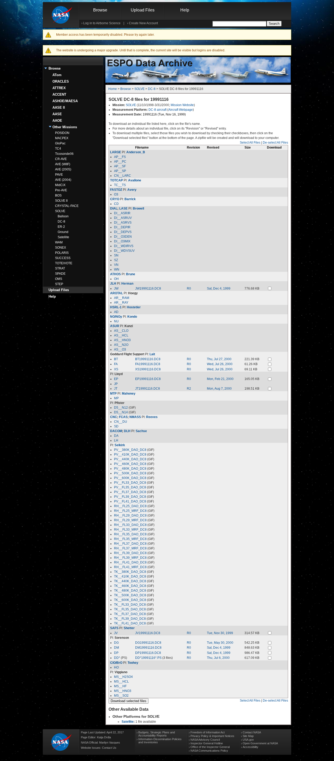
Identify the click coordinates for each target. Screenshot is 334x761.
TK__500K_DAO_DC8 (130, 595)
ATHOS (115, 274)
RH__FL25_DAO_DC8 (130, 506)
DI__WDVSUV (124, 251)
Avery (131, 190)
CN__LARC (122, 175)
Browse (100, 10)
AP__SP (120, 171)
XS (116, 369)
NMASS (135, 417)
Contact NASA (252, 732)
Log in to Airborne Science (102, 23)
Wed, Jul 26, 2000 (219, 364)
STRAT (60, 268)
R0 (189, 288)
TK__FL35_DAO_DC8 (130, 609)
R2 (189, 388)
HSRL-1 (116, 307)
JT (115, 388)
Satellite (63, 237)
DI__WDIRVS (123, 246)
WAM (59, 242)
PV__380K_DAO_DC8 (130, 450)
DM (116, 647)
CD (116, 204)
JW (116, 288)
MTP (113, 393)
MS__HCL (121, 681)
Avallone (134, 180)
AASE (57, 114)
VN (116, 265)
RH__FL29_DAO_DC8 (130, 515)
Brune (130, 274)
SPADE (60, 273)
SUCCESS (62, 258)
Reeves (152, 417)
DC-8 (61, 221)
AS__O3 (120, 349)
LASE (123, 208)
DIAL (113, 208)
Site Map (248, 736)
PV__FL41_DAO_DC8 (130, 501)
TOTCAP (116, 180)
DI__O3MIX (122, 241)
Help (184, 10)
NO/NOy (116, 316)
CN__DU (120, 422)
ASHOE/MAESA (65, 101)
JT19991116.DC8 (147, 388)
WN (116, 269)
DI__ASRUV (123, 218)
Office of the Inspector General (210, 746)
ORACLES (60, 81)
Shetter (129, 628)
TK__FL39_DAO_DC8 (130, 619)
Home (112, 89)
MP (116, 398)
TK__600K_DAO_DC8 (130, 600)
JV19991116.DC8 (147, 633)
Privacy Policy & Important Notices (212, 736)
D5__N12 (121, 407)
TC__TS (120, 185)
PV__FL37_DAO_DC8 (130, 492)
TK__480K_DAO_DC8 (130, 590)
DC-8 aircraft (157, 110)
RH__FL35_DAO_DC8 (130, 534)
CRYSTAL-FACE (67, 206)
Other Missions (64, 127)
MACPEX (61, 138)
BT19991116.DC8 (147, 359)
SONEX (60, 247)
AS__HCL (121, 335)
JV (116, 633)
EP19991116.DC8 (148, 379)
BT (116, 359)
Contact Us (109, 747)
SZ (116, 260)
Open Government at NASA (260, 743)
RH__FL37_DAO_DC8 (130, 543)
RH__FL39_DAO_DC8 (130, 553)
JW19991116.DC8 (148, 288)
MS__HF (120, 686)
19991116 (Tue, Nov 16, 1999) (164, 114)
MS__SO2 (121, 695)
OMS (58, 279)
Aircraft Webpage (180, 110)
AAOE (57, 120)
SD (116, 426)
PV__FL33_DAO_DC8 (130, 482)
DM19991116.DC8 (148, 647)
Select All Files (250, 142)
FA (116, 364)
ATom (57, 75)
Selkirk (120, 445)
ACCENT (59, 94)
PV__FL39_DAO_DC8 (130, 497)
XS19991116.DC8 (148, 369)
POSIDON (62, 133)
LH (116, 440)
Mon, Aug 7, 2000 (219, 388)
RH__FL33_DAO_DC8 (130, 525)
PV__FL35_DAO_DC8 (130, 487)
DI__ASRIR (122, 213)
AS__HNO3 (122, 340)
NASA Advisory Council (205, 739)
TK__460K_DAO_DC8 (130, 586)
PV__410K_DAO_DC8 (130, 454)
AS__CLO (121, 331)
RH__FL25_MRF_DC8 (130, 511)
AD (116, 312)
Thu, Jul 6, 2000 (218, 658)
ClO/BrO (116, 663)
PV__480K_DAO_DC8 (130, 468)
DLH (127, 431)
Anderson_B (135, 152)
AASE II (58, 107)
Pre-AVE (61, 190)
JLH (113, 283)
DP (116, 653)
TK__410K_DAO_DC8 (130, 576)
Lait (152, 354)
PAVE (59, 174)
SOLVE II (61, 200)
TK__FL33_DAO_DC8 (130, 604)
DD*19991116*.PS (148, 658)
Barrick (130, 199)
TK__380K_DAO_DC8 (130, 572)
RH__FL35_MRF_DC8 (130, 539)
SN (116, 255)
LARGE (115, 152)
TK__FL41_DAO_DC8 (130, 623)
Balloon (63, 216)
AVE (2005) (63, 169)
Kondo (132, 316)
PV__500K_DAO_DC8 (130, 473)
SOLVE (60, 211)
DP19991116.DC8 (148, 653)
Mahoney (128, 393)
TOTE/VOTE (63, 263)
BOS (58, 195)
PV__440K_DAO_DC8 (130, 459)
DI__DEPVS (123, 232)
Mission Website (182, 105)
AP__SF (120, 166)
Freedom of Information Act (207, 732)
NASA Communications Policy (209, 750)
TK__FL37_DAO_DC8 (130, 614)
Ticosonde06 (64, 154)
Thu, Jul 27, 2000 (219, 359)
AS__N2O (121, 345)
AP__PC (120, 161)
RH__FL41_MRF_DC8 (130, 567)
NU (116, 321)
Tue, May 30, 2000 (220, 643)
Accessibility (250, 746)
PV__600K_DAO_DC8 (130, 478)
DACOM (116, 431)
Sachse (141, 431)
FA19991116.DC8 (147, 364)
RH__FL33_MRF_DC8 (130, 529)
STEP (59, 284)
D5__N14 (121, 412)
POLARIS (62, 253)
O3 (116, 194)
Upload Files (142, 10)
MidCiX (60, 185)
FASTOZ (116, 190)
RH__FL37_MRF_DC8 (130, 548)
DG (116, 643)
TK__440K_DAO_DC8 (130, 581)
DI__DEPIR (122, 227)
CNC (113, 417)
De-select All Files (275, 142)
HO (116, 667)
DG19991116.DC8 (148, 643)
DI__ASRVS (123, 222)
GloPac (60, 143)
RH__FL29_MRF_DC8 (130, 520)
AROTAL (116, 293)
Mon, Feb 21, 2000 (220, 379)
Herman (127, 283)
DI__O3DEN (123, 236)
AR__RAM (121, 298)
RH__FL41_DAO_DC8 (130, 562)
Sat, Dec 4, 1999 (218, 288)
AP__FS (120, 157)
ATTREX (59, 88)
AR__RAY (121, 302)
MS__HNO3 (122, 691)
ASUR (114, 326)
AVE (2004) (63, 180)
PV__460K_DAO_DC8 (130, 464)
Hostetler (134, 307)
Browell (138, 208)
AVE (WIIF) (62, 164)
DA (116, 436)
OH (116, 279)
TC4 (58, 148)
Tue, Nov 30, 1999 (220, 633)
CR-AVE (61, 159)
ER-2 (61, 227)
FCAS (123, 417)
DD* (117, 658)
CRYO (114, 199)
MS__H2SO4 (123, 677)
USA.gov (248, 739)
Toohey (133, 663)
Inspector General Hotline (206, 743)
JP (116, 384)
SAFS (114, 628)
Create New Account (143, 23)
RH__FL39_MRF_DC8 (130, 558)
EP (116, 379)
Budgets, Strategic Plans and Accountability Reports (156, 734)
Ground (63, 232)
